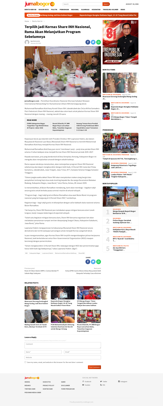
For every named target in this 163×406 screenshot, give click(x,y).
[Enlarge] (135, 23)
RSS (104, 385)
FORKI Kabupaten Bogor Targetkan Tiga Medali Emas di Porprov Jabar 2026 (37, 126)
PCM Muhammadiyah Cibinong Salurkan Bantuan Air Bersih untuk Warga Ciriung (62, 327)
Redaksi (28, 385)
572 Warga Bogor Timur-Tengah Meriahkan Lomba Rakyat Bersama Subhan (87, 303)
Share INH (82, 253)
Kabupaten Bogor (35, 253)
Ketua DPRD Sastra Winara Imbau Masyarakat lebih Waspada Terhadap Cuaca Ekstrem (83, 270)
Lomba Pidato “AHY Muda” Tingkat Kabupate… (122, 175)
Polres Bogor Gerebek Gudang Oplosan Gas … (122, 221)
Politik (126, 246)
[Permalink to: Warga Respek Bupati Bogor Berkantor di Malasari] (120, 196)
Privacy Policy (48, 385)
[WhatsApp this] (98, 42)
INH (26, 253)
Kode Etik (47, 382)
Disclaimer (65, 385)
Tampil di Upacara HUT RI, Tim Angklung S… (120, 159)
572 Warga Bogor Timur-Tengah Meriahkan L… (124, 118)
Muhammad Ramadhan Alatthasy (65, 253)
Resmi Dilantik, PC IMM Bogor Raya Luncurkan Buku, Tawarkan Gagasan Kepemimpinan (62, 127)
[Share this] (87, 42)
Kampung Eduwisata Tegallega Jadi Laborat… (123, 166)
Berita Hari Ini (108, 94)
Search (106, 4)
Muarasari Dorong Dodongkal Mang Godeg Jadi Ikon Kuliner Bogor (36, 303)
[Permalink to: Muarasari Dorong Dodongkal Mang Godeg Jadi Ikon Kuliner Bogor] (120, 83)
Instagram (124, 382)
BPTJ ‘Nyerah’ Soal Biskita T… (123, 240)
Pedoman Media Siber (33, 393)
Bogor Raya (117, 94)
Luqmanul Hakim (47, 253)
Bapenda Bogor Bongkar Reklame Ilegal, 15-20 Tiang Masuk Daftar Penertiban (98, 15)
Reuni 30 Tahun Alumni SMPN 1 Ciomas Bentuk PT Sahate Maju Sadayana (42, 270)
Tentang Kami (30, 389)
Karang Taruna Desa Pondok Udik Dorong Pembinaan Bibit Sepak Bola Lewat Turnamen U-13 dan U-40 (87, 127)
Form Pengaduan (68, 389)
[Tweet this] (93, 42)
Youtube (87, 385)
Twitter (105, 382)
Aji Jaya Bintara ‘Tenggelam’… (119, 249)
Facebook (88, 382)
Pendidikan (125, 155)
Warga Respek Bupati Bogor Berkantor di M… (124, 212)
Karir (63, 382)
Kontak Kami (48, 389)
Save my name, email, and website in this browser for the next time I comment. (55, 362)
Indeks (27, 382)
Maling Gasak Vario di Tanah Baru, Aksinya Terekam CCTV (36, 326)
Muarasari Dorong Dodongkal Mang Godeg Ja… (120, 98)
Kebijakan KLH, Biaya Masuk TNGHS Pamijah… (124, 230)
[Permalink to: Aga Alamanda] (27, 42)
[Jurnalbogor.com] (40, 4)
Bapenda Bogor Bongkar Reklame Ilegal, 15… (124, 108)
